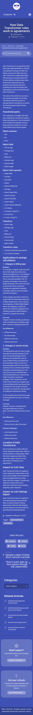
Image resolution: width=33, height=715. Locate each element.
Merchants (17, 34)
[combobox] (16, 586)
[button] (9, 14)
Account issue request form (17, 622)
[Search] (28, 53)
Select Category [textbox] (11, 586)
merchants (8, 523)
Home (4, 46)
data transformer (16, 520)
